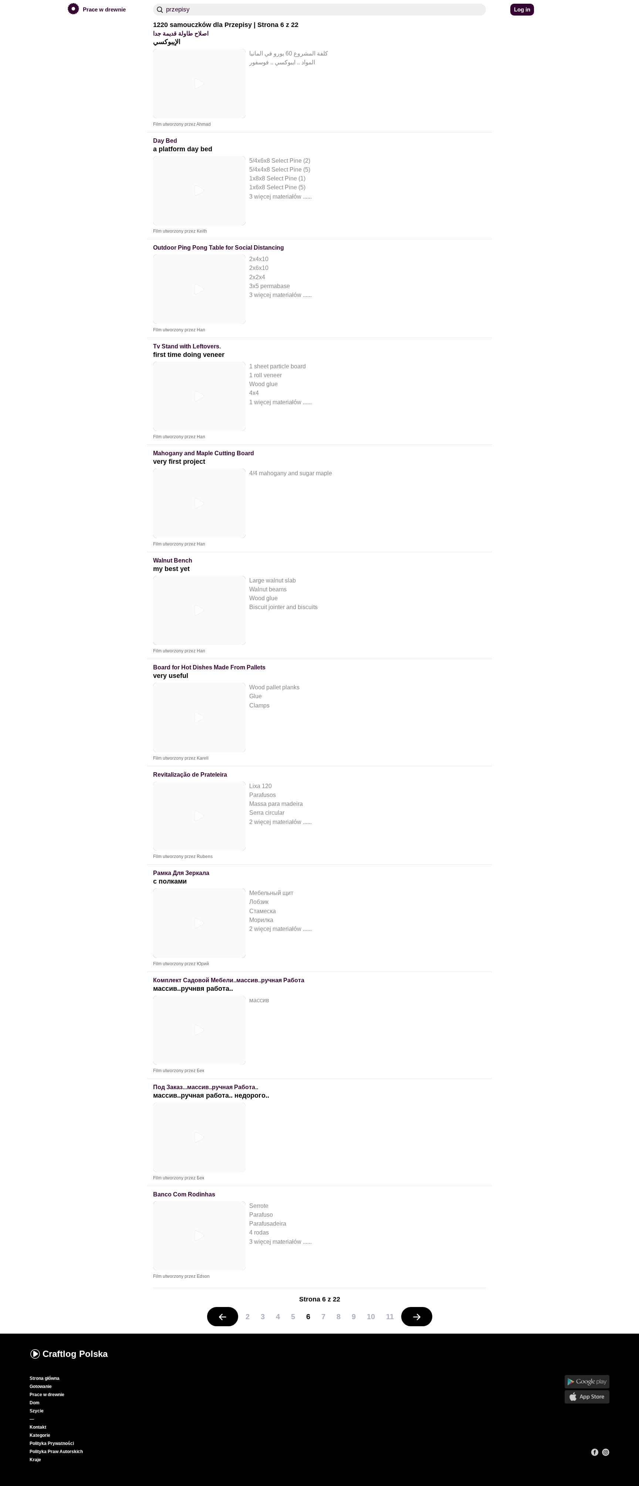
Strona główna (45, 1378)
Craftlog (75, 1354)
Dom (35, 1403)
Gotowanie (41, 1386)
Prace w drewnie (47, 1394)
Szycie (37, 1411)
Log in (522, 9)
